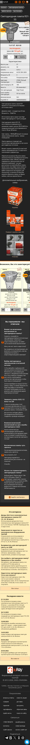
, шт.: (15, 53)
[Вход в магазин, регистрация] (23, 2)
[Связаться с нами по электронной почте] (19, 2)
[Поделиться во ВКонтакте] (11, 737)
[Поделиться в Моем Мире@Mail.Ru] (23, 737)
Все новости (15, 659)
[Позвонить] (16, 2)
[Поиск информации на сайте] (27, 2)
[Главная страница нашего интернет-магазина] (15, 670)
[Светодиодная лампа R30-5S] (11, 281)
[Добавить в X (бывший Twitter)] (15, 737)
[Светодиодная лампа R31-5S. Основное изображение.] (15, 32)
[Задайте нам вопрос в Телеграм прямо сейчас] (27, 742)
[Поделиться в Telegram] (6, 737)
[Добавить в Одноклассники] (19, 737)
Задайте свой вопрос (18, 497)
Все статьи (15, 588)
